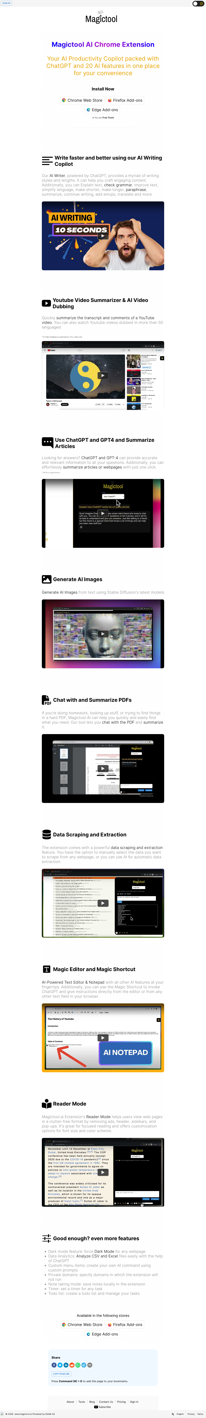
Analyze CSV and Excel (97, 1256)
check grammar (118, 185)
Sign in (134, 1401)
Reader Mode (98, 1116)
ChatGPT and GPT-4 (99, 457)
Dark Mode (104, 1251)
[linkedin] (66, 1365)
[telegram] (83, 1365)
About (70, 1401)
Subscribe (105, 1407)
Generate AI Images (59, 592)
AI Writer (57, 175)
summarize (153, 722)
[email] (89, 1365)
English (180, 1414)
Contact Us (106, 1401)
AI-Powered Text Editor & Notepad (73, 982)
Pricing (121, 1401)
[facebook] (54, 1365)
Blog (92, 1401)
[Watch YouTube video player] (103, 236)
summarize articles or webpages (92, 467)
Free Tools (108, 117)
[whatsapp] (77, 1365)
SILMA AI (49, 1414)
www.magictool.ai (23, 1414)
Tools (81, 1401)
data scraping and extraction (137, 847)
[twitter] (60, 1365)
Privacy (191, 1414)
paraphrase (136, 189)
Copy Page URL (61, 1374)
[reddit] (72, 1365)
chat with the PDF (118, 722)
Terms (200, 1414)
